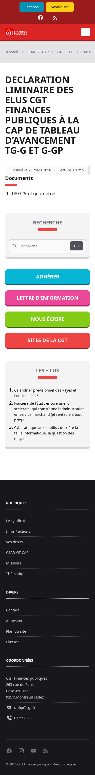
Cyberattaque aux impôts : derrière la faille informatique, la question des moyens (46, 433)
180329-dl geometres (33, 193)
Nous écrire (47, 319)
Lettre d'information (47, 297)
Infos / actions (18, 531)
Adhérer (47, 276)
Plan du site (16, 631)
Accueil (12, 51)
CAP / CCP (65, 51)
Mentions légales (64, 764)
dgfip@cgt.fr (24, 707)
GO (76, 245)
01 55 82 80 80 (26, 717)
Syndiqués (60, 7)
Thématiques (17, 573)
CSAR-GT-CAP (37, 51)
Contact (12, 610)
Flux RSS (13, 641)
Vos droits (14, 541)
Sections (32, 7)
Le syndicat (15, 520)
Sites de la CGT (48, 340)
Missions (13, 563)
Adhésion (14, 620)
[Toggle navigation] (85, 32)
